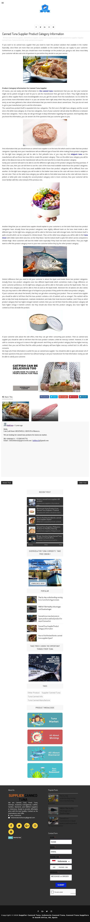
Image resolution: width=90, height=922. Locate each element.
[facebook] (36, 27)
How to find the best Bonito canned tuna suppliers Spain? (49, 518)
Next (60, 545)
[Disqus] (45, 449)
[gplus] (44, 27)
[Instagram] (35, 825)
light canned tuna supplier (68, 38)
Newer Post (7, 483)
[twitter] (40, 27)
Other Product (34, 692)
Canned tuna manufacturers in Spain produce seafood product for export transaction (50, 618)
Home (46, 545)
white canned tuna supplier (34, 40)
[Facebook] (11, 825)
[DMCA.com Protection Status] (15, 837)
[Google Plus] (27, 825)
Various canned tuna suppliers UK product (48, 500)
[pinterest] (53, 27)
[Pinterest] (11, 832)
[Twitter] (19, 825)
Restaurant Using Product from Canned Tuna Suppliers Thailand (48, 509)
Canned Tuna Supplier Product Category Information (13, 417)
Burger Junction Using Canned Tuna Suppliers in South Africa (49, 537)
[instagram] (49, 27)
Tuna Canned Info (18, 40)
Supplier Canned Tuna (51, 692)
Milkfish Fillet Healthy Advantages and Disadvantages (67, 810)
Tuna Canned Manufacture (39, 700)
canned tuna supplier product (49, 38)
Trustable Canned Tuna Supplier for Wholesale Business (43, 417)
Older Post (83, 483)
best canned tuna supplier (14, 38)
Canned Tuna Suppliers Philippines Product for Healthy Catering (48, 527)
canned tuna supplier (31, 38)
